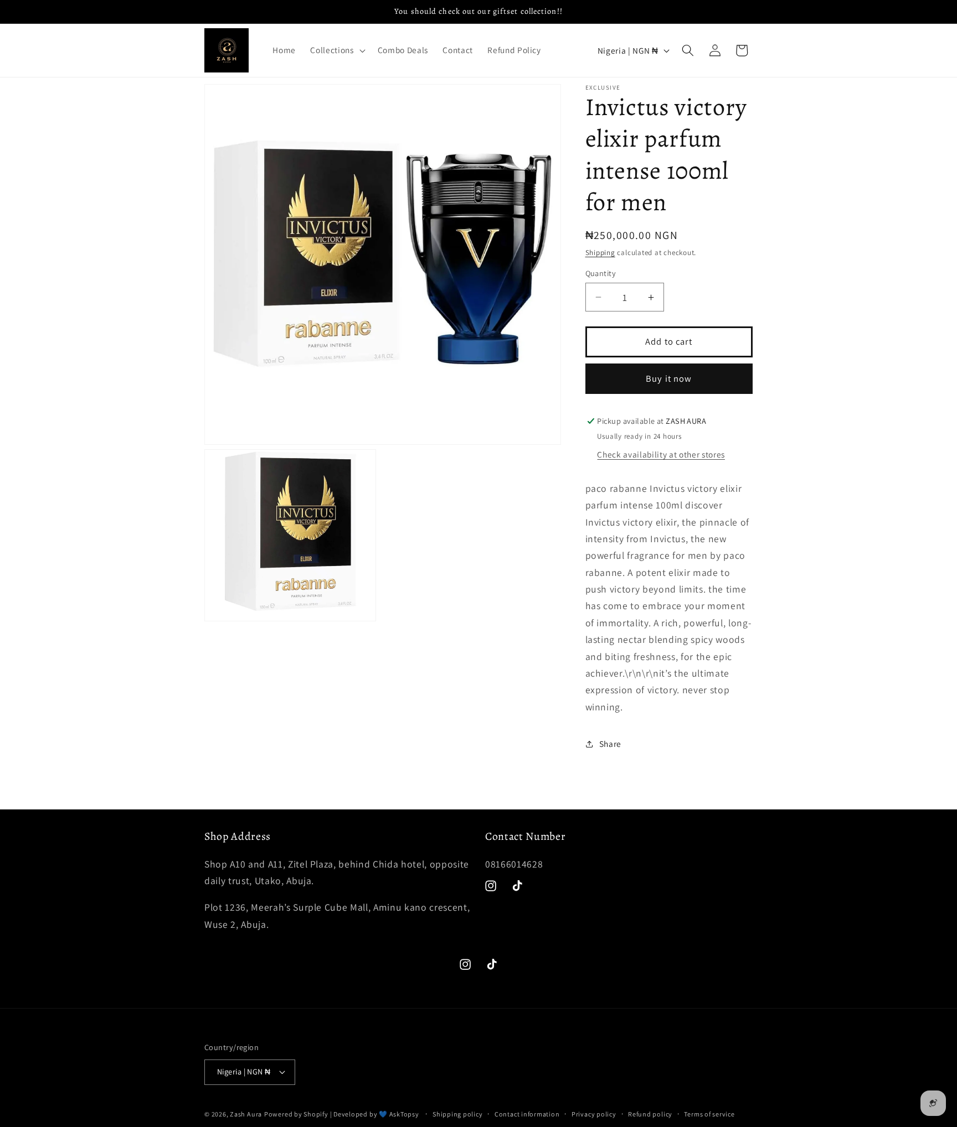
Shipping (600, 252)
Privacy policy (594, 1114)
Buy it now (669, 378)
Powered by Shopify (296, 1114)
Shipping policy (458, 1114)
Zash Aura (246, 1114)
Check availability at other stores (660, 454)
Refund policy (650, 1114)
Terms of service (709, 1114)
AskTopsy (404, 1114)
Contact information (527, 1114)
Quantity (600, 273)
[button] (336, 50)
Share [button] (610, 743)
